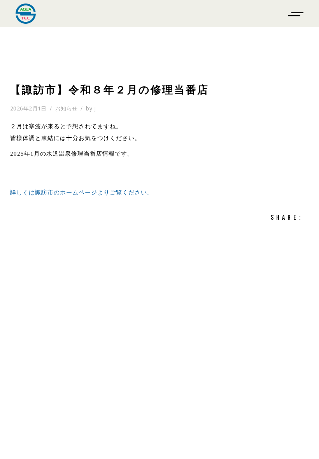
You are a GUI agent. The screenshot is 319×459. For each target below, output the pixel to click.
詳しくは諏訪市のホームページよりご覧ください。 (81, 192)
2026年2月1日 (28, 108)
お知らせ (66, 108)
